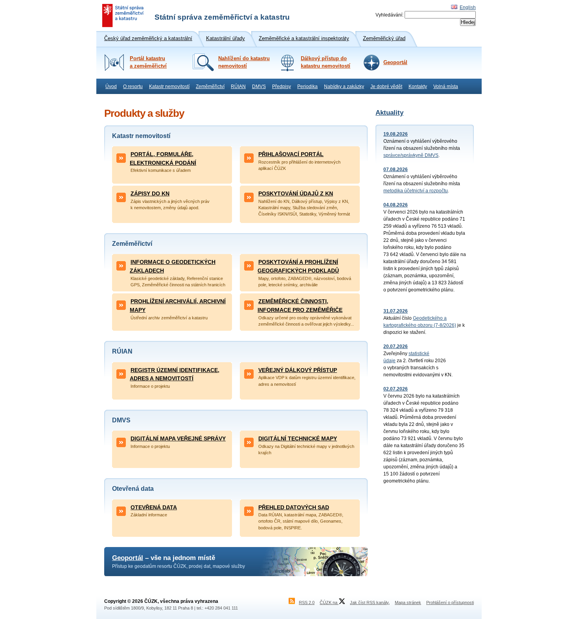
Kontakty (418, 86)
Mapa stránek (408, 602)
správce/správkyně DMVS (410, 155)
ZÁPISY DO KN (150, 193)
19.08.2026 (395, 134)
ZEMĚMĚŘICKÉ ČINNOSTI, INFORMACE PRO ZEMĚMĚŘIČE (300, 305)
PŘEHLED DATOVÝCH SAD (293, 507)
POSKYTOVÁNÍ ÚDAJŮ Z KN (295, 193)
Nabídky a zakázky (344, 86)
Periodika (307, 86)
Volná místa (445, 86)
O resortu (133, 86)
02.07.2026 (395, 389)
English (468, 7)
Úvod (111, 86)
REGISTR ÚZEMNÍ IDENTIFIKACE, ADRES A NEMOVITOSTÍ (174, 374)
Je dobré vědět (386, 86)
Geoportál (395, 62)
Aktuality (389, 112)
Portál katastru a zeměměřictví (148, 62)
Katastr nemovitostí (169, 86)
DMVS (259, 86)
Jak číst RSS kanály (369, 602)
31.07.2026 (395, 311)
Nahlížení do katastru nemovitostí (244, 62)
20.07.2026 (395, 346)
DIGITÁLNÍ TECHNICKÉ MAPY (297, 438)
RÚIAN (238, 86)
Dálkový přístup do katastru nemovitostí (325, 62)
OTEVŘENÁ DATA (154, 507)
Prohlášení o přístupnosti (450, 602)
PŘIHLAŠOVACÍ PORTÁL (291, 154)
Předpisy (281, 86)
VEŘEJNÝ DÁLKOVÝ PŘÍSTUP (297, 370)
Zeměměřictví (210, 86)
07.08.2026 (395, 169)
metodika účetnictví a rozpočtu (415, 190)
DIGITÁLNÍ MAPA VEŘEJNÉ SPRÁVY (178, 438)
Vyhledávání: (389, 15)
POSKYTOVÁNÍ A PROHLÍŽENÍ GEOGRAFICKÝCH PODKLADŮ (298, 266)
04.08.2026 (395, 205)
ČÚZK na (329, 602)
